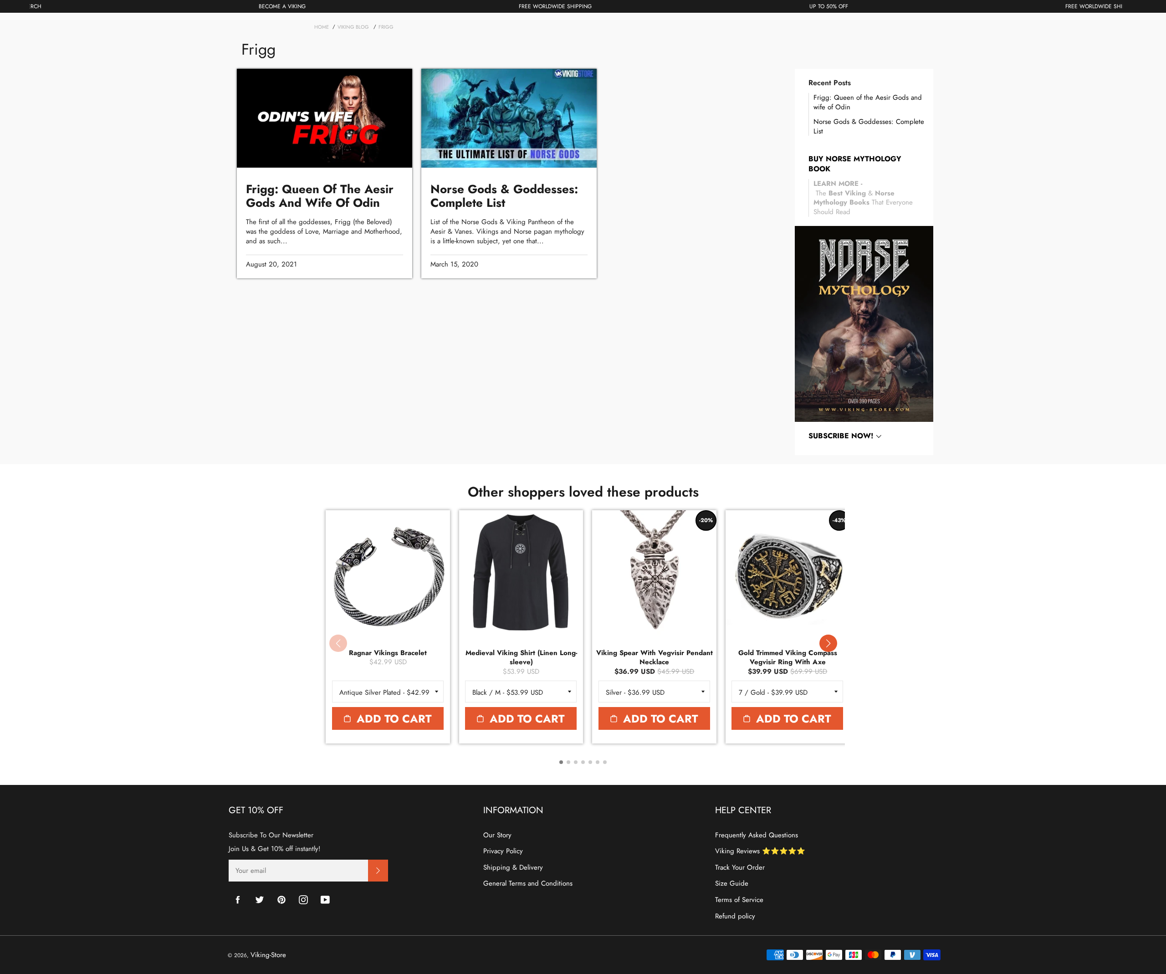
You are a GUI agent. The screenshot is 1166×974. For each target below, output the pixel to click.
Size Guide (731, 883)
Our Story (497, 835)
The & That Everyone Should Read (863, 198)
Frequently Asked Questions (756, 835)
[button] (828, 643)
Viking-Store (268, 955)
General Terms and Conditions (528, 883)
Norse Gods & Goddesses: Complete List (868, 126)
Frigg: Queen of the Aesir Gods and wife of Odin (867, 102)
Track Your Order (740, 867)
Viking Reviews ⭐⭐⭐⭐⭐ (760, 851)
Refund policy (735, 916)
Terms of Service (739, 900)
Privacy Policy (503, 851)
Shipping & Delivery (513, 867)
